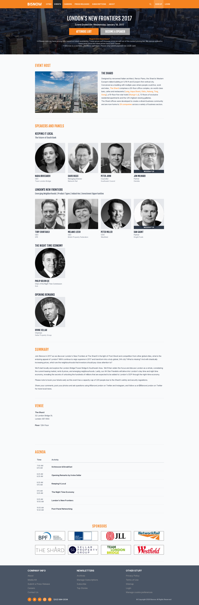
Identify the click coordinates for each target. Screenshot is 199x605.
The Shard (114, 88)
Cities (48, 4)
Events (57, 4)
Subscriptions (99, 4)
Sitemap (130, 584)
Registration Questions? (99, 39)
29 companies (126, 104)
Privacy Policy (132, 575)
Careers (68, 4)
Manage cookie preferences (139, 592)
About (112, 4)
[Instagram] (45, 599)
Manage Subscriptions (87, 580)
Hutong (150, 91)
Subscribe (81, 584)
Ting (156, 91)
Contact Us (33, 592)
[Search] (150, 4)
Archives (81, 575)
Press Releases (82, 4)
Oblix (143, 91)
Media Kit (32, 580)
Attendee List (84, 31)
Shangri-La (134, 95)
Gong (103, 95)
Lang (127, 91)
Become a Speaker (115, 31)
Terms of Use (132, 580)
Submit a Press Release (39, 584)
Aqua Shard (135, 91)
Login (167, 4)
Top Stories (82, 588)
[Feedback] (50, 599)
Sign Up (158, 4)
